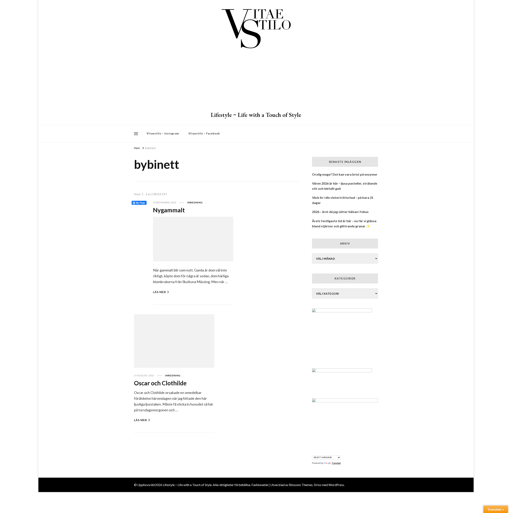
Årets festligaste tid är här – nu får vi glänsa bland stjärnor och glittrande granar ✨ (344, 223)
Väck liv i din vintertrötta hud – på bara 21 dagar (342, 200)
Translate (336, 463)
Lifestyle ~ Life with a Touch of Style (256, 115)
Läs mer (159, 292)
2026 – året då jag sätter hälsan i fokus (340, 212)
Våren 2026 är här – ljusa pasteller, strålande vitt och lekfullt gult (344, 185)
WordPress (336, 485)
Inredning (195, 202)
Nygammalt (169, 210)
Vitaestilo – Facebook (204, 133)
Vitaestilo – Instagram (163, 133)
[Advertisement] (256, 81)
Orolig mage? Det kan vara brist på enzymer (344, 174)
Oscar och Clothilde (160, 383)
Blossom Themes (301, 485)
